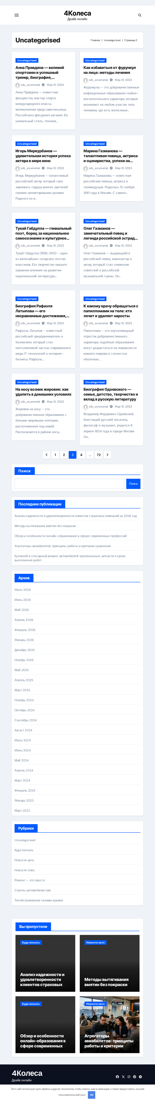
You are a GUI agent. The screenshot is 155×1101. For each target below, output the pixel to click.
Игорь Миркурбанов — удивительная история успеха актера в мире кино (43, 156)
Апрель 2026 (24, 620)
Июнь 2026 (23, 600)
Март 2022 (22, 811)
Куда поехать (24, 850)
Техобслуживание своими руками (39, 900)
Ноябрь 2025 (24, 660)
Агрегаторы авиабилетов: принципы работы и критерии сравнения (63, 546)
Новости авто (24, 860)
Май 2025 (22, 670)
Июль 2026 (23, 590)
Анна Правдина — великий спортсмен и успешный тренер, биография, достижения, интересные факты (40, 77)
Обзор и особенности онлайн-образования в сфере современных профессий (71, 536)
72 (98, 455)
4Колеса (77, 13)
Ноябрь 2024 (24, 700)
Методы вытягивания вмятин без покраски (45, 526)
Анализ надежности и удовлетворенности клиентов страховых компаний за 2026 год (76, 516)
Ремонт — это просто (30, 880)
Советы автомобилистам (32, 890)
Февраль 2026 (25, 630)
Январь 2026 (24, 640)
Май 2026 (22, 610)
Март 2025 (22, 690)
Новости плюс (25, 870)
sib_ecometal (31, 85)
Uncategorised (26, 60)
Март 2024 (22, 780)
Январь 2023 (24, 801)
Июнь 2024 (23, 750)
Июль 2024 (23, 740)
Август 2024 (23, 730)
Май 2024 (22, 760)
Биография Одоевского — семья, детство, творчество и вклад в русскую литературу (111, 394)
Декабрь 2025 (25, 650)
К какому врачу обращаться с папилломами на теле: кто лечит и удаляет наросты (111, 311)
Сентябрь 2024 (26, 720)
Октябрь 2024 (25, 710)
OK (91, 1094)
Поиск (24, 471)
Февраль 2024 (25, 791)
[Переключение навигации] (17, 15)
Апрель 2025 (24, 680)
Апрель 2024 (24, 770)
